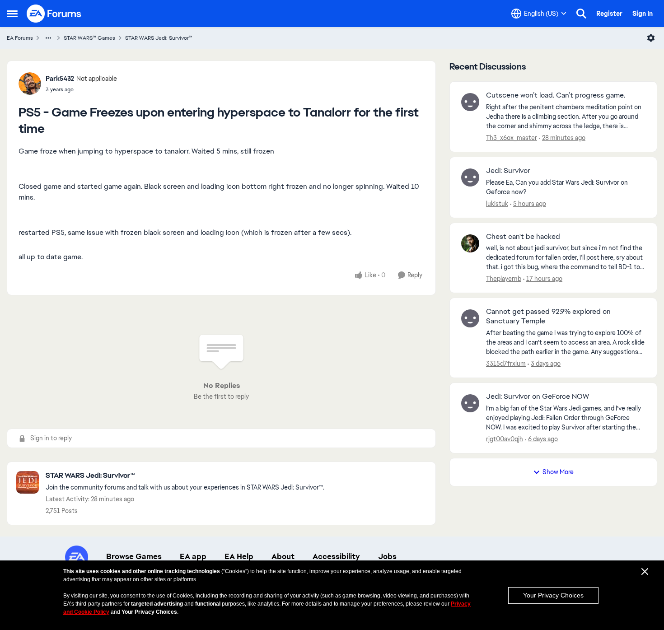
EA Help (238, 556)
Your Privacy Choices (553, 595)
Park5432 (60, 79)
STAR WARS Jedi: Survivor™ (158, 38)
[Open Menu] (651, 38)
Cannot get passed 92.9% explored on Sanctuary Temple (548, 316)
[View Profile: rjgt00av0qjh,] (470, 403)
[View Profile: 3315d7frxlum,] (470, 318)
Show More (558, 472)
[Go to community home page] (54, 14)
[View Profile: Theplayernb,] (470, 243)
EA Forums (20, 38)
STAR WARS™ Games (89, 38)
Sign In (642, 13)
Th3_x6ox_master (511, 138)
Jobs (387, 556)
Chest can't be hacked (523, 236)
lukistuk (497, 204)
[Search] (581, 13)
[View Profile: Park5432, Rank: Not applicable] (30, 83)
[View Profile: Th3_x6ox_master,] (470, 102)
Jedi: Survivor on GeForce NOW (537, 396)
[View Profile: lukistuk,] (470, 177)
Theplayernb (503, 279)
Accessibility (336, 556)
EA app (193, 556)
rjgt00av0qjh (504, 439)
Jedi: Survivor (508, 170)
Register (609, 13)
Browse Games (134, 556)
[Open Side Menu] (12, 13)
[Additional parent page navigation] (48, 38)
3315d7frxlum (506, 363)
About (283, 556)
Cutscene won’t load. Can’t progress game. (555, 95)
